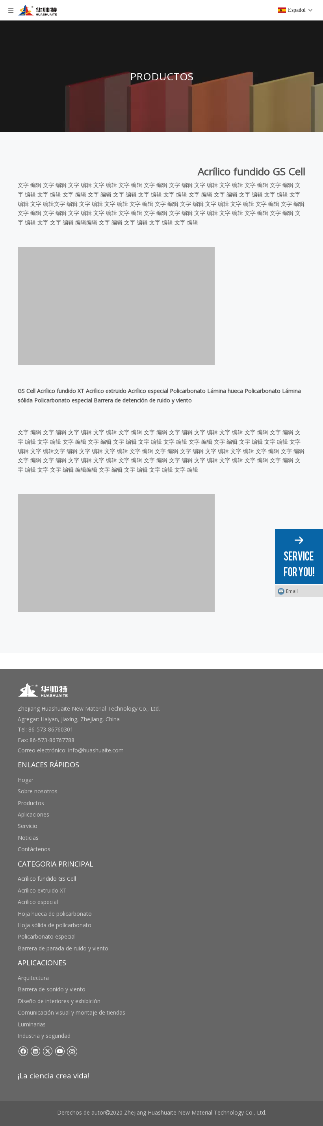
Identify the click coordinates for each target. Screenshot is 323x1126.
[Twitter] (47, 1051)
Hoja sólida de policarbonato (54, 925)
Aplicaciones (33, 814)
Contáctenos (34, 849)
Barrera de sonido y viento (51, 989)
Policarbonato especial (47, 936)
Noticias (28, 837)
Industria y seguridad (44, 1035)
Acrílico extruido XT (42, 890)
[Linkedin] (35, 1051)
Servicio (27, 826)
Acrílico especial (38, 902)
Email (292, 591)
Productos (31, 803)
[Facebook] (23, 1051)
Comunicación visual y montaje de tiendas (71, 1012)
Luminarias (32, 1024)
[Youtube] (60, 1051)
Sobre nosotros (38, 791)
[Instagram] (72, 1051)
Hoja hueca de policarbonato (55, 913)
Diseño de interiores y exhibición (59, 1001)
